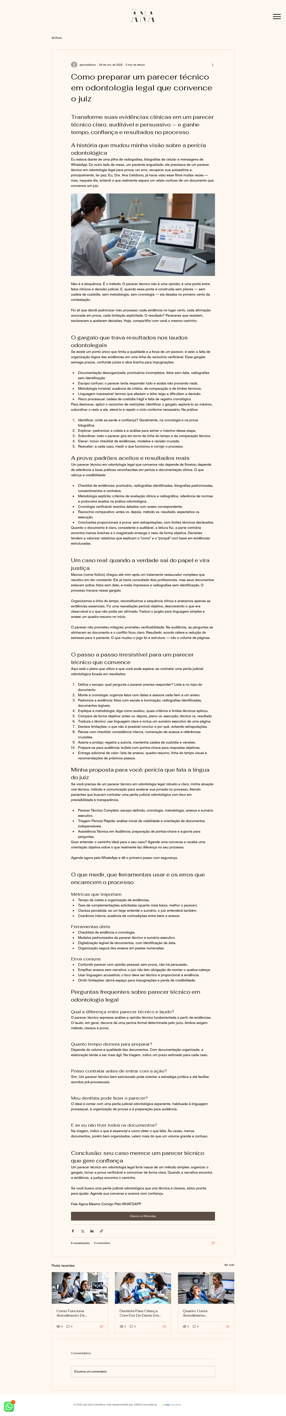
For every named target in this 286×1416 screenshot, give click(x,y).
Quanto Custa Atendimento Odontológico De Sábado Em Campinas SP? (205, 1313)
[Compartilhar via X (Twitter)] (82, 1231)
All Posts (57, 37)
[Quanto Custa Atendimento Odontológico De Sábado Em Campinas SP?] (206, 1288)
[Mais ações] (212, 64)
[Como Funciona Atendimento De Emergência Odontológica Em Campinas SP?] (80, 1288)
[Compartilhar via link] (101, 1231)
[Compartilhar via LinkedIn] (92, 1231)
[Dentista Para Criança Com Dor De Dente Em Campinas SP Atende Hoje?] (143, 1288)
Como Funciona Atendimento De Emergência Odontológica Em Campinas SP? (79, 1313)
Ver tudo (229, 1264)
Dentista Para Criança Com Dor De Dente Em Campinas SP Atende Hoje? (139, 1313)
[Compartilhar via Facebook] (73, 1231)
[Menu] (277, 16)
